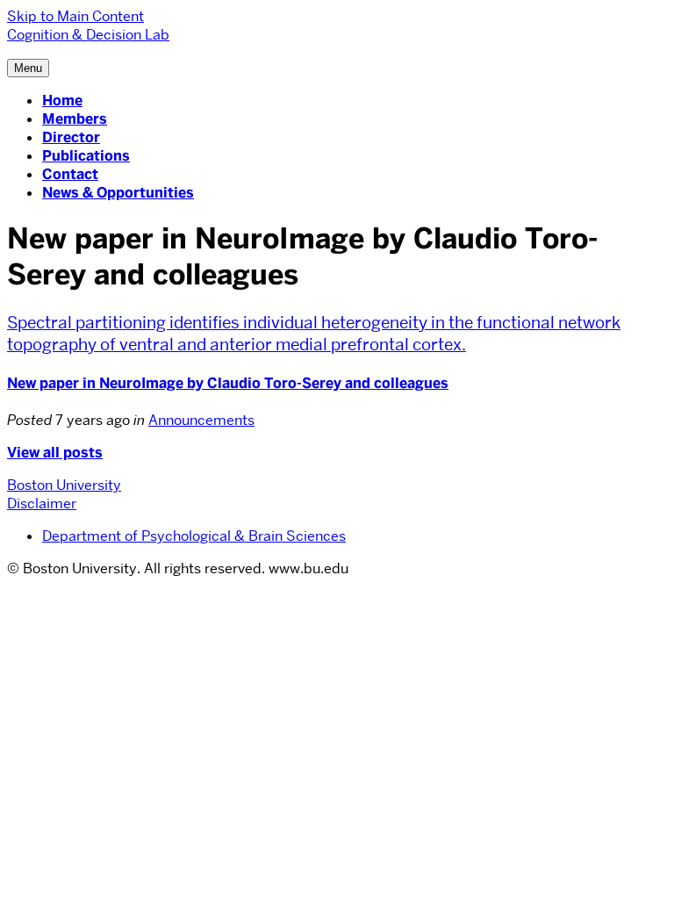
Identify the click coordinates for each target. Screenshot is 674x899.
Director (71, 137)
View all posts (55, 452)
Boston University (64, 485)
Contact (70, 174)
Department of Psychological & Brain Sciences (194, 536)
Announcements (201, 420)
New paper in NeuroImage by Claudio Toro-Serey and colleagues (227, 383)
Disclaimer (41, 503)
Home (62, 100)
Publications (86, 156)
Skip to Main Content (75, 16)
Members (74, 119)
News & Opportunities (118, 192)
